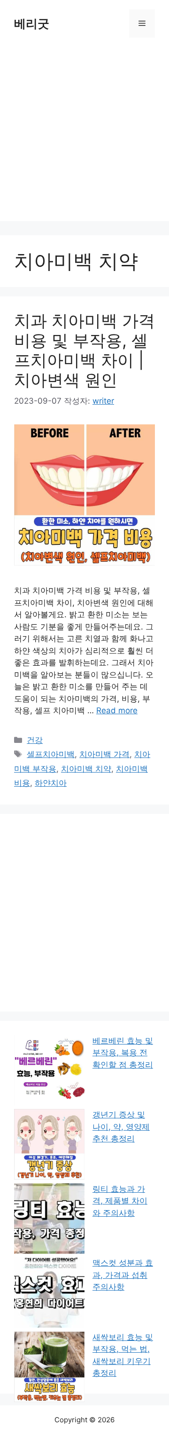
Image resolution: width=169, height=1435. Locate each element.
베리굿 (31, 23)
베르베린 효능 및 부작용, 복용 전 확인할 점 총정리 (122, 1052)
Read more (117, 710)
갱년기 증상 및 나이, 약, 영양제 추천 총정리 (121, 1126)
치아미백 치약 (86, 768)
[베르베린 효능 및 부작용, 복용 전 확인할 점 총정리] (49, 1072)
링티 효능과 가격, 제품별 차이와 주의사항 (119, 1201)
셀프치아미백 (51, 754)
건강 (35, 740)
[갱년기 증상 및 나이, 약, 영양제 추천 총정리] (49, 1146)
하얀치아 (51, 783)
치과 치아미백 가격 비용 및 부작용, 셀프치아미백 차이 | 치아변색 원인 (84, 350)
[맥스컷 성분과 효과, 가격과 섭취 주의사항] (49, 1294)
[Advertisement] (84, 136)
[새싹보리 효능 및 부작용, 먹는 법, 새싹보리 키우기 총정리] (49, 1368)
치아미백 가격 (104, 754)
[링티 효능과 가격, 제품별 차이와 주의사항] (49, 1220)
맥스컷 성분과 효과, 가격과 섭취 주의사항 (122, 1275)
